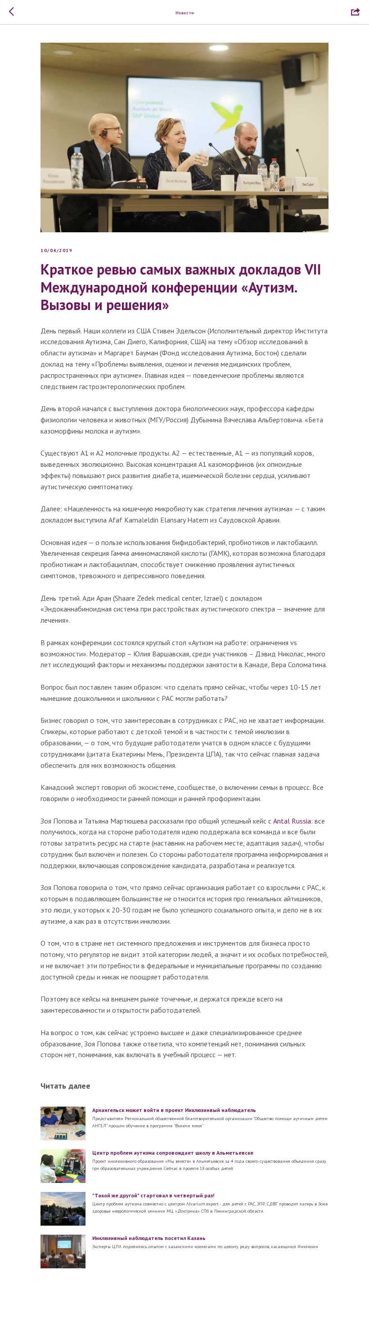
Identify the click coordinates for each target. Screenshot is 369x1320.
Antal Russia (292, 820)
